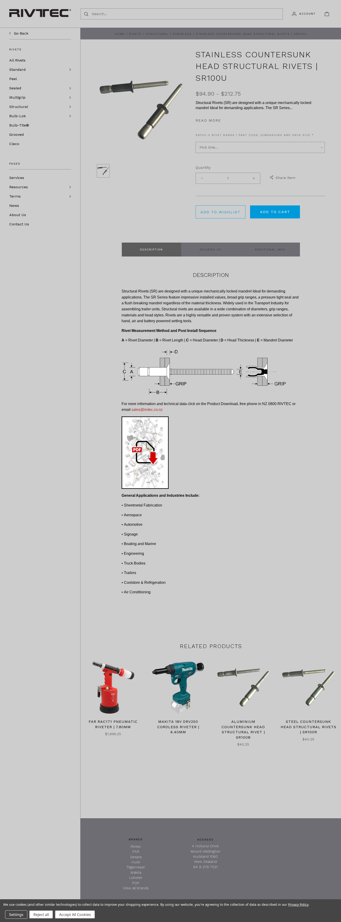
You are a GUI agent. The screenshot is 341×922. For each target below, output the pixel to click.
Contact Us (19, 224)
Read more (208, 120)
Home (120, 34)
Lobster (135, 877)
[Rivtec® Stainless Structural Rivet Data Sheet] (145, 452)
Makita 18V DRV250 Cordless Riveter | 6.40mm (178, 726)
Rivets (135, 34)
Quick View (113, 672)
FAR (135, 851)
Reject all (41, 914)
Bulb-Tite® (19, 125)
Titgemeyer (135, 867)
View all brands (136, 888)
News (14, 205)
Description (151, 249)
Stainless (182, 34)
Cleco (14, 144)
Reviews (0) (211, 249)
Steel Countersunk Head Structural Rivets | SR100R (308, 726)
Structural (18, 106)
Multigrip (17, 97)
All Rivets (17, 60)
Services (16, 177)
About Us (17, 215)
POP (135, 883)
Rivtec (135, 846)
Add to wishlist (220, 212)
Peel (13, 79)
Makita (135, 872)
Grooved (16, 134)
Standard (17, 69)
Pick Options (243, 687)
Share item (285, 177)
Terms (15, 196)
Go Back (20, 33)
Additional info (270, 249)
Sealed (15, 88)
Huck (135, 862)
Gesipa (136, 857)
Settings (16, 914)
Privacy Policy (298, 904)
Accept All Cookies (75, 914)
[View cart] (327, 13)
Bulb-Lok (17, 116)
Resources (18, 187)
